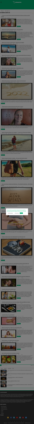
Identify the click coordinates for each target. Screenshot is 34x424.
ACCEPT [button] (21, 213)
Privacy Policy (17, 213)
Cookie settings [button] (10, 213)
